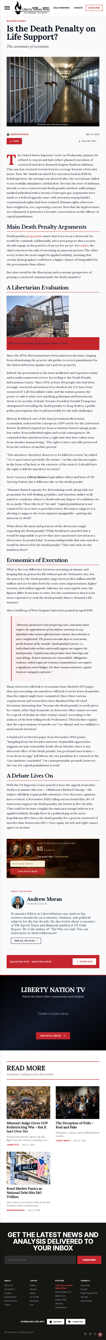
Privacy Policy (10, 1301)
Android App (86, 1301)
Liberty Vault (60, 1300)
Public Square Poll (89, 1293)
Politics (33, 1285)
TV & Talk (34, 1297)
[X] (85, 1334)
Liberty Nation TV (63, 1292)
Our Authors (9, 1289)
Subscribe (89, 1260)
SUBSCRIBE (94, 8)
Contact (7, 1293)
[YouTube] (95, 1334)
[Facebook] (90, 1334)
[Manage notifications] (100, 1334)
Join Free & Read (27, 871)
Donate (84, 1289)
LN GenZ (59, 1303)
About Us (8, 1285)
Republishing (10, 1297)
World (32, 1293)
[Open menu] (7, 8)
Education (34, 1301)
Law (31, 1304)
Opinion (33, 1289)
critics (84, 245)
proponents (34, 236)
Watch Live (60, 1296)
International (60, 1307)
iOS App (84, 1297)
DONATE (78, 8)
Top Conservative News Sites (64, 1286)
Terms (7, 1304)
